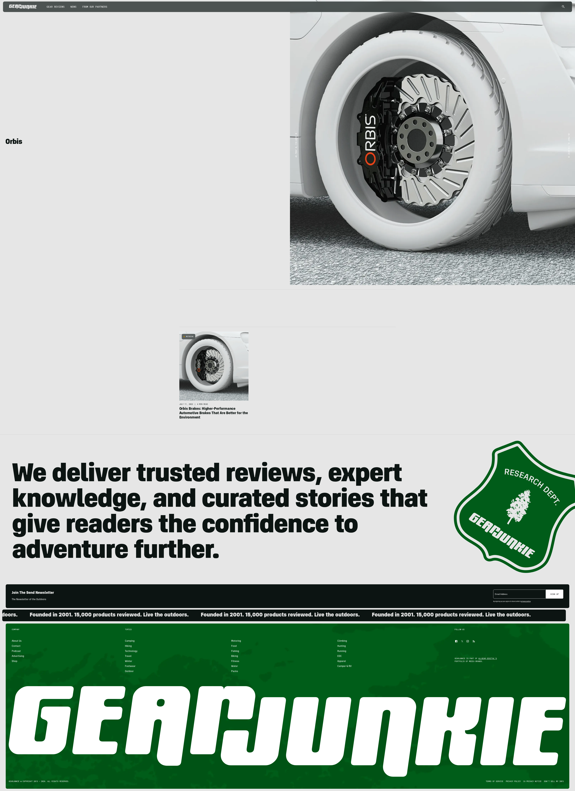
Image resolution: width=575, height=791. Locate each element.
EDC (339, 656)
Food (234, 646)
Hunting (341, 646)
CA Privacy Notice (532, 781)
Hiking (128, 646)
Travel (128, 656)
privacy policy (526, 601)
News (73, 6)
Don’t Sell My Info (554, 781)
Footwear (130, 666)
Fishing (235, 651)
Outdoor (129, 671)
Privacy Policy (513, 781)
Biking (234, 656)
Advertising (18, 656)
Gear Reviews (55, 6)
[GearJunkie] (23, 7)
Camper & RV (344, 666)
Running (341, 651)
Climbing (342, 641)
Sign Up (554, 594)
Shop (14, 661)
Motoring (189, 337)
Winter (128, 661)
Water (234, 666)
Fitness (235, 661)
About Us (16, 641)
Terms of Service (494, 781)
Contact (16, 646)
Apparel (341, 661)
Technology (131, 651)
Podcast (16, 651)
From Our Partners (94, 6)
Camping (130, 641)
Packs (234, 671)
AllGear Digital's (487, 658)
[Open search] (563, 7)
